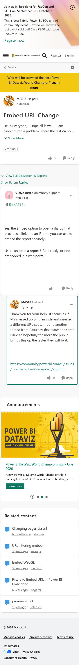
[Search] (44, 55)
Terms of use (65, 637)
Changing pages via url (29, 528)
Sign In (69, 55)
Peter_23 (35, 607)
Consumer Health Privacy (20, 658)
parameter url (22, 601)
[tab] (37, 497)
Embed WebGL (23, 562)
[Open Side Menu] (6, 55)
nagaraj (36, 590)
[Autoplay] (32, 497)
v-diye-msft (23, 193)
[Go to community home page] (26, 55)
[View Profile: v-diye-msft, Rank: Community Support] (9, 195)
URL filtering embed (27, 545)
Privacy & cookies (40, 637)
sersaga (36, 551)
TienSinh (36, 568)
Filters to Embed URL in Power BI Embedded (37, 581)
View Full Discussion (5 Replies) (26, 175)
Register (56, 55)
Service (12, 67)
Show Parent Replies (14, 182)
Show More (15, 138)
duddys (39, 534)
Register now (14, 40)
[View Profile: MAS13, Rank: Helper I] (9, 101)
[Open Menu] (73, 67)
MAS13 (22, 99)
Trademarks (11, 645)
